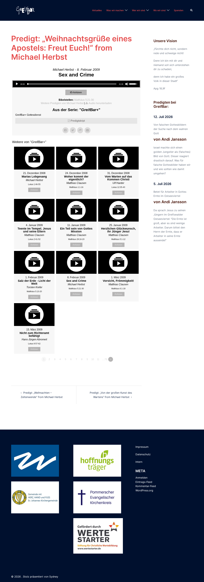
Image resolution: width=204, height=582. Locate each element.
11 (98, 359)
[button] (191, 10)
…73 (104, 359)
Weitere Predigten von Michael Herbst (62, 103)
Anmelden (141, 477)
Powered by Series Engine (128, 368)
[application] (76, 84)
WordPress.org (144, 490)
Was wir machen (115, 10)
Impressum (142, 446)
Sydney (53, 576)
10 (92, 359)
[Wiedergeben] (16, 84)
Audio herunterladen (100, 103)
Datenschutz (143, 454)
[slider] (71, 84)
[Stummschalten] (126, 84)
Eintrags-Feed (143, 482)
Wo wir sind (159, 10)
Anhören (77, 92)
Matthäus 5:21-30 (84, 99)
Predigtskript (78, 120)
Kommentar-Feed (145, 486)
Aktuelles (97, 10)
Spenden (178, 10)
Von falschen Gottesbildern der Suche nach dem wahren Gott (170, 129)
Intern (138, 461)
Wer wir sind (138, 10)
